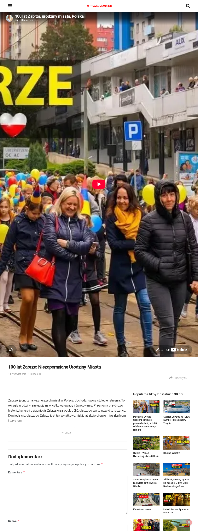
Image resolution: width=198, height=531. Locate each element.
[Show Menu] (10, 6)
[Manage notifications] (189, 522)
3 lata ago (36, 373)
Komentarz (16, 472)
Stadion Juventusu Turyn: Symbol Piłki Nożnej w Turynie (176, 420)
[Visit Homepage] (99, 5)
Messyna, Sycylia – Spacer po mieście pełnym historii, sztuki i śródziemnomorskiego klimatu (145, 423)
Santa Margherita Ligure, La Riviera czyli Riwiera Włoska (145, 483)
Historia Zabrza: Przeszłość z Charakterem (46, 438)
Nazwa (13, 521)
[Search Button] (188, 6)
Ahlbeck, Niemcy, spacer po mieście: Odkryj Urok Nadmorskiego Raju (176, 483)
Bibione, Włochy (171, 453)
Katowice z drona (142, 509)
